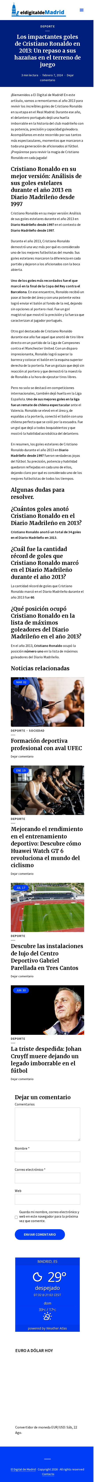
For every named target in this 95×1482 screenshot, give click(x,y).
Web (18, 1190)
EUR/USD (58, 1427)
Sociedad (37, 731)
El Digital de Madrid (23, 1469)
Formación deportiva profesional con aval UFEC (46, 744)
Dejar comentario (22, 756)
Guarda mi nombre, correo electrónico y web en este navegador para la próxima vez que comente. (49, 1216)
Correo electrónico (30, 1169)
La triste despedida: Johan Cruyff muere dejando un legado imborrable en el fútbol (46, 1060)
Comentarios (25, 1104)
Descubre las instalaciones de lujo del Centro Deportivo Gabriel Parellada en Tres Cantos (47, 957)
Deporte (47, 26)
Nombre (22, 1148)
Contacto (48, 1474)
